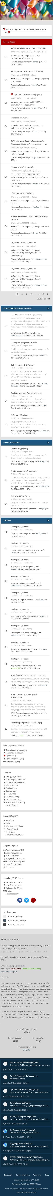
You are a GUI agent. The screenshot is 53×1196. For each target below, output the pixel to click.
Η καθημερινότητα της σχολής (24, 342)
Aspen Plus (10, 867)
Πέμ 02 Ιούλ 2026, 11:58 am (18, 1069)
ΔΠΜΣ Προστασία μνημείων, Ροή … (24, 713)
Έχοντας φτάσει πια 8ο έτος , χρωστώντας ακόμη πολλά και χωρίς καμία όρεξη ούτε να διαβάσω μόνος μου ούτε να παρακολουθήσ (30, 1092)
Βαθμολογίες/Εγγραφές (15, 782)
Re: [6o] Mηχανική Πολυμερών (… (24, 616)
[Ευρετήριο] (3, 3)
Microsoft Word (12, 855)
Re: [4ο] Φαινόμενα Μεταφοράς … (24, 583)
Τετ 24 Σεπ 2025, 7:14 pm (19, 1164)
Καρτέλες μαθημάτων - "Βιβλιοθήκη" (27, 722)
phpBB (17, 1189)
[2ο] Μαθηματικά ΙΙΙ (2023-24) (23, 268)
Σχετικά (5, 976)
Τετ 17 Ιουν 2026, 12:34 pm (18, 1083)
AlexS (35, 131)
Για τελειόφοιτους (13, 799)
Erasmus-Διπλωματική (15, 802)
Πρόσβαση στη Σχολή (15, 758)
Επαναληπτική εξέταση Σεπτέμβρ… (25, 633)
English (9, 891)
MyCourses (10, 832)
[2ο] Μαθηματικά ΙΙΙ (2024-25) (23, 242)
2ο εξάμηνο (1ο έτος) (30, 226)
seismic (43, 405)
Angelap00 (15, 635)
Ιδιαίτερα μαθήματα (20, 118)
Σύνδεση (30, 4)
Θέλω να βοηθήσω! (14, 888)
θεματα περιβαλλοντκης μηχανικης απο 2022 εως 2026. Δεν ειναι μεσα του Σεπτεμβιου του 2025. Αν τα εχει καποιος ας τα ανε (30, 1065)
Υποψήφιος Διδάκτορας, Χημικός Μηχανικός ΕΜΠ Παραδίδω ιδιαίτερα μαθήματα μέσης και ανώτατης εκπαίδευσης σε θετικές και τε (30, 1105)
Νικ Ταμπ (36, 184)
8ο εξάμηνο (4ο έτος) (30, 55)
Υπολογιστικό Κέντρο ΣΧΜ (28, 994)
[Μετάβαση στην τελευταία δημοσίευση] (5, 56)
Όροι (47, 1175)
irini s (45, 713)
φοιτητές (20, 992)
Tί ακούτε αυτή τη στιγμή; (22, 167)
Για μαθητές (11, 794)
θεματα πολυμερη (17, 1078)
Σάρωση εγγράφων (14, 853)
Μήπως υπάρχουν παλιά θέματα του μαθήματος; (30, 1119)
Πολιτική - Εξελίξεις (19, 415)
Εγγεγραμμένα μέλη (9, 971)
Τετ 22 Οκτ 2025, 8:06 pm (21, 1150)
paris (35, 62)
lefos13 (26, 1049)
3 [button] (26, 294)
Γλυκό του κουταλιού (14, 753)
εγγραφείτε (23, 1014)
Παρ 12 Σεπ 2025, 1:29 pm (21, 287)
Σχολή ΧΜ (10, 820)
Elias (34, 108)
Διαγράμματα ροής (14, 864)
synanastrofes (16, 569)
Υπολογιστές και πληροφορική (24, 471)
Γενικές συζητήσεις (21, 177)
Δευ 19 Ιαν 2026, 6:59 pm (17, 1123)
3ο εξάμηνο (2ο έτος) (20, 560)
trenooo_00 (15, 668)
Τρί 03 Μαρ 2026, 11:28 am (18, 1110)
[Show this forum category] (48, 308)
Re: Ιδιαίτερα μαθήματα (20, 1103)
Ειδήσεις (14, 314)
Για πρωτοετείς (12, 796)
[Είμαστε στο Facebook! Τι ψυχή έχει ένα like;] (19, 900)
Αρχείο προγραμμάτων (15, 779)
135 (38, 175)
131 (19, 175)
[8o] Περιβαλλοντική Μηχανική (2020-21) (28, 48)
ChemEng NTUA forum (20, 496)
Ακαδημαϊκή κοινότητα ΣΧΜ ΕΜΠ (26, 102)
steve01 (45, 685)
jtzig (44, 509)
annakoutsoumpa (40, 259)
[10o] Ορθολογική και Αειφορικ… (24, 685)
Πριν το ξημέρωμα (16, 916)
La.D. (21, 735)
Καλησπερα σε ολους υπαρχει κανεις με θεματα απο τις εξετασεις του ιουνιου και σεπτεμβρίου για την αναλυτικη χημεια (30, 1160)
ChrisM (35, 233)
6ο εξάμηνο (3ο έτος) (30, 78)
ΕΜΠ (8, 823)
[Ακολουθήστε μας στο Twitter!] (26, 900)
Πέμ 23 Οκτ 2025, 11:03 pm (21, 1137)
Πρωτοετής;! (11, 755)
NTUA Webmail (12, 829)
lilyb (34, 157)
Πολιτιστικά (16, 180)
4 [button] (31, 294)
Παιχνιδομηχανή (13, 761)
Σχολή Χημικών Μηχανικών (28, 986)
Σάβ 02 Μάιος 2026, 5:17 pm (18, 1096)
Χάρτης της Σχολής (13, 776)
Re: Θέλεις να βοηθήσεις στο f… (23, 333)
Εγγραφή (41, 4)
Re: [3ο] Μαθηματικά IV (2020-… (23, 567)
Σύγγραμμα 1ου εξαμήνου (22, 193)
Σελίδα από (43, 299)
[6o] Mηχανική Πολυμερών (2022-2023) (27, 71)
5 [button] (36, 294)
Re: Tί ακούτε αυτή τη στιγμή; (22, 461)
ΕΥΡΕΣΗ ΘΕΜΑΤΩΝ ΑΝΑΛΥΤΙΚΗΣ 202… (25, 550)
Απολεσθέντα (11, 788)
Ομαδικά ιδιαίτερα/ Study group (28, 94)
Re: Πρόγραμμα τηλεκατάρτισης (23, 431)
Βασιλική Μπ (44, 486)
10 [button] (43, 294)
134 (33, 175)
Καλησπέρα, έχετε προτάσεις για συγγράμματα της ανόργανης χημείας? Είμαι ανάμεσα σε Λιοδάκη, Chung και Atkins (30, 1146)
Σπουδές (16, 55)
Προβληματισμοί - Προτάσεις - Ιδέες (26, 393)
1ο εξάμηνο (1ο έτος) (30, 200)
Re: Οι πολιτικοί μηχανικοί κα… (24, 405)
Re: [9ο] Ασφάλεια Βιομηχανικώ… (24, 666)
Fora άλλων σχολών (14, 835)
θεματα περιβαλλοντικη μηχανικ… (24, 649)
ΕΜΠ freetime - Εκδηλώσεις (22, 365)
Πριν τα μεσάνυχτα (16, 924)
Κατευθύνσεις (17, 675)
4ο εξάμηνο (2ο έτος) (20, 576)
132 (24, 175)
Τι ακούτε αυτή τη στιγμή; (16, 750)
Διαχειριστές (15, 968)
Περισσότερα (11, 805)
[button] (47, 294)
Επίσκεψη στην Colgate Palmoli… (24, 383)
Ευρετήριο (8, 1175)
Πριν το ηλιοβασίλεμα (17, 920)
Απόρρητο (37, 1175)
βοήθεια (44, 1017)
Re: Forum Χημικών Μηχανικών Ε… (24, 509)
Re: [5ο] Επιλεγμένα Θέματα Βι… (23, 600)
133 (28, 175)
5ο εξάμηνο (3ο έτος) (30, 151)
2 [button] (22, 294)
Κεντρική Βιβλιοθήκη (14, 826)
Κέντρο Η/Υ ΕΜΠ (12, 785)
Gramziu (33, 1192)
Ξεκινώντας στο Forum (15, 882)
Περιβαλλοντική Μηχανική (22, 58)
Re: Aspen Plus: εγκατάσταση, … (23, 486)
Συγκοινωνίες (11, 791)
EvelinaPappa (16, 335)
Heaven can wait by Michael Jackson (25, 1133)
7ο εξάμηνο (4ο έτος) (20, 626)
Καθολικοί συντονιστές (31, 968)
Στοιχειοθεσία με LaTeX (16, 858)
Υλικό (13, 735)
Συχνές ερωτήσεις (13, 885)
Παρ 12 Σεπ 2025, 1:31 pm (21, 261)
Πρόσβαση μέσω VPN (15, 850)
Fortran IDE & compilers (15, 861)
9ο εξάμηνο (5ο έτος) (20, 659)
